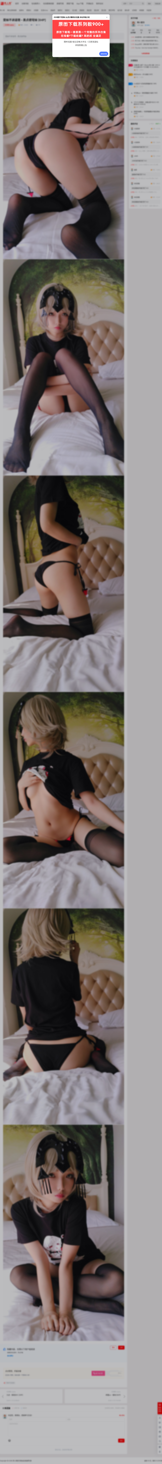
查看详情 (104, 54)
